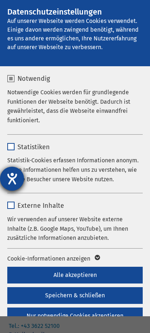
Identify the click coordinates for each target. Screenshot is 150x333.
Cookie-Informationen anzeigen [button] (49, 258)
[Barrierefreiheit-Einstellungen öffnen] (12, 179)
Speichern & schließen (75, 295)
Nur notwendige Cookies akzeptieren (75, 315)
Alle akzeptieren (75, 274)
